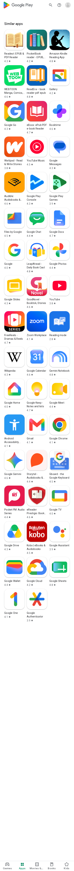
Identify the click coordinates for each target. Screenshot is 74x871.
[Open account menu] (68, 5)
